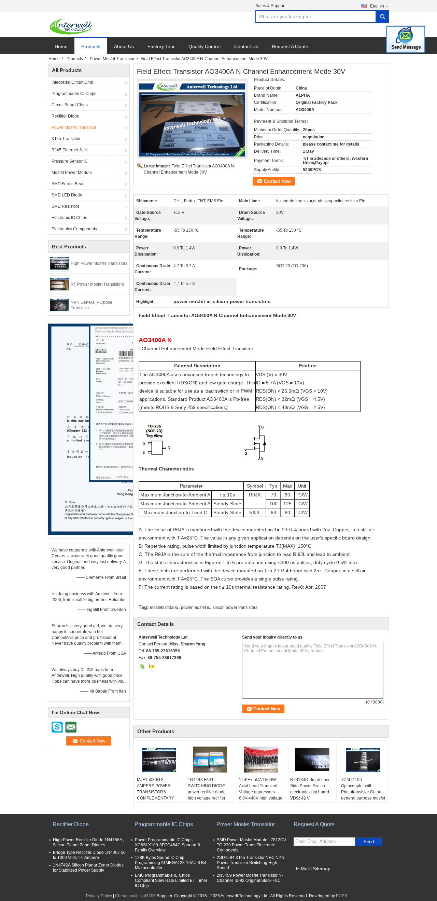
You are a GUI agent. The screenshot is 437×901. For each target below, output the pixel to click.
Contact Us (246, 46)
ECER (342, 895)
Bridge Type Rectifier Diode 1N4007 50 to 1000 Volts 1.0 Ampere (89, 855)
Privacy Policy (99, 895)
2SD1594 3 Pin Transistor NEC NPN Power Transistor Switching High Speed (250, 862)
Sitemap (321, 868)
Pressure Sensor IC (70, 161)
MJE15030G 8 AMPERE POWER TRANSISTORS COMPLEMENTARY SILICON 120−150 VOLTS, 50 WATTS (155, 795)
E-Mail (303, 868)
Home (61, 46)
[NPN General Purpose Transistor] (59, 304)
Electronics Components (74, 229)
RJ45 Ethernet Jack (70, 150)
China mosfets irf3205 (135, 895)
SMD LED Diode (67, 195)
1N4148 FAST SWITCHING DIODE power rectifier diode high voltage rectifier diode (207, 792)
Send (369, 841)
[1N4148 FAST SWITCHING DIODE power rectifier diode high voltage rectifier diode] (210, 759)
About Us (124, 46)
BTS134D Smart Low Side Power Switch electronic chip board (309, 785)
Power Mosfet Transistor (112, 58)
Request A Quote (290, 46)
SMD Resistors (65, 206)
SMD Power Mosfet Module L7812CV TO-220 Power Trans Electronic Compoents (251, 844)
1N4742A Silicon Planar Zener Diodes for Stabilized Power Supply (88, 868)
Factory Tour (161, 46)
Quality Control (204, 46)
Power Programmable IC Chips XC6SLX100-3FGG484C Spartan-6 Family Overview (167, 844)
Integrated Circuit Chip (72, 82)
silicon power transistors (235, 607)
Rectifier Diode (65, 116)
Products (90, 46)
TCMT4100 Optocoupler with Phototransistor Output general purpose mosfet (363, 789)
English (377, 6)
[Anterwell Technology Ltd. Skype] (142, 666)
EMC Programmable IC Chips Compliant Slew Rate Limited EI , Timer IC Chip (171, 880)
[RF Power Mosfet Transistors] (59, 283)
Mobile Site (308, 877)
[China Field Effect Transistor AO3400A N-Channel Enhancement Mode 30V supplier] (192, 118)
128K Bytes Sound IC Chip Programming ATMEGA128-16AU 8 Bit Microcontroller (170, 862)
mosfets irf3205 (164, 607)
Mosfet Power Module (72, 172)
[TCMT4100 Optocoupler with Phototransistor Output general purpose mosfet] (363, 759)
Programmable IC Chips (74, 93)
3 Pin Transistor (66, 138)
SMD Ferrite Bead (68, 183)
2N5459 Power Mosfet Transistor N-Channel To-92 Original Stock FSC (250, 878)
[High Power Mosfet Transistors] (59, 262)
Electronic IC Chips (69, 217)
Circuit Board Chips (70, 105)
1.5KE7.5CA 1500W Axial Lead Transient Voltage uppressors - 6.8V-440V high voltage (260, 789)
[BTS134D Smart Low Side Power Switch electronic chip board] (312, 759)
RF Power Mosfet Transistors (97, 284)
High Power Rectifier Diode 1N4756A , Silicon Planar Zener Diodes (88, 842)
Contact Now (277, 181)
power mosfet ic (195, 607)
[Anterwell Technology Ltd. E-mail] (151, 666)
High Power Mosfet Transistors (99, 263)
